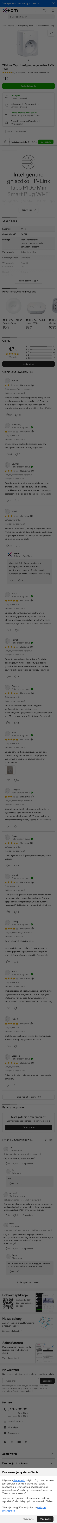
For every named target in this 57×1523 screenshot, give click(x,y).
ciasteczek (19, 1480)
